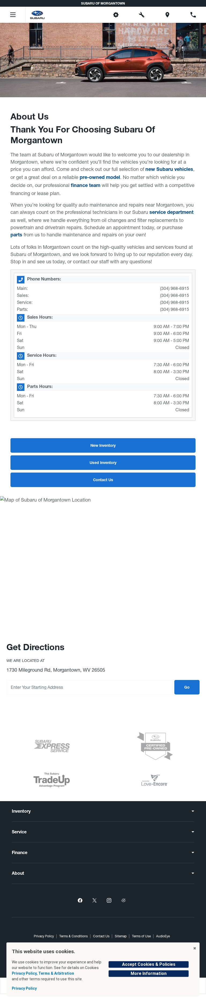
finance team (85, 185)
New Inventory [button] (103, 446)
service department (171, 212)
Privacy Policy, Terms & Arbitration (43, 973)
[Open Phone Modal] (193, 15)
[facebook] (80, 900)
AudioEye (163, 936)
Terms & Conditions (73, 936)
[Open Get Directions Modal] (167, 15)
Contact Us (101, 936)
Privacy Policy (44, 936)
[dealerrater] (123, 900)
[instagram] (109, 900)
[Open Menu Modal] (13, 15)
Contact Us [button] (103, 480)
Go (187, 688)
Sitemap (121, 936)
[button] (90, 15)
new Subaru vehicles (169, 169)
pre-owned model (100, 177)
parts (16, 235)
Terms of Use (141, 936)
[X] (94, 900)
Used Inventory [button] (103, 463)
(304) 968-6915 (174, 288)
